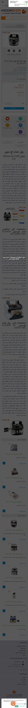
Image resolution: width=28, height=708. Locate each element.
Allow (16, 706)
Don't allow (22, 706)
